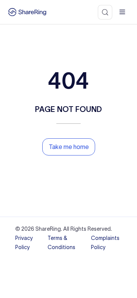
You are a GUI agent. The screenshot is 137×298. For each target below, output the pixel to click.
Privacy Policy (24, 242)
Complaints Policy (105, 242)
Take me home (69, 146)
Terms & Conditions (61, 242)
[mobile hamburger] (122, 12)
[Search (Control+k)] (105, 12)
